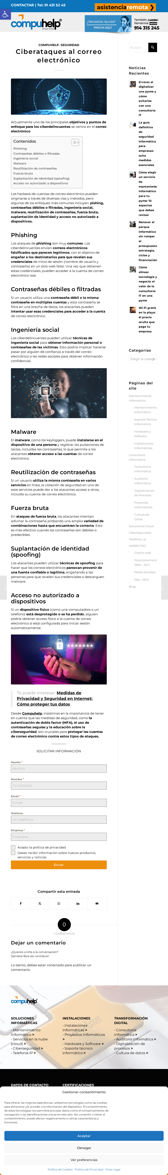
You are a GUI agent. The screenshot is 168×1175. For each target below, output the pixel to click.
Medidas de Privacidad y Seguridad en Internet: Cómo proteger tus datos (55, 698)
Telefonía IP (23, 1053)
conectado (55, 965)
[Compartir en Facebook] (20, 903)
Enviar (59, 865)
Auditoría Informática (142, 481)
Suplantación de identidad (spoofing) (41, 178)
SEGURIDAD (70, 45)
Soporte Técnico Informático (145, 422)
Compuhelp (32, 713)
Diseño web (142, 552)
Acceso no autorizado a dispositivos (40, 183)
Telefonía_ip (137, 539)
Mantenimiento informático (140, 398)
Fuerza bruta (23, 173)
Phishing (20, 148)
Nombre (17, 779)
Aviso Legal (112, 1169)
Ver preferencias (84, 1160)
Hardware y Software (142, 434)
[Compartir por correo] (97, 903)
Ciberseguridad (140, 532)
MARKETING (137, 545)
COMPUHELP (48, 45)
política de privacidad (49, 847)
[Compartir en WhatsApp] (58, 903)
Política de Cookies (60, 1169)
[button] (5, 14)
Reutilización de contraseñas (35, 168)
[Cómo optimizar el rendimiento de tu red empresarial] (3, 588)
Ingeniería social (25, 158)
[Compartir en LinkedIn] (77, 903)
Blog (132, 586)
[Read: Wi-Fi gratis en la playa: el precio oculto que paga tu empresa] (133, 310)
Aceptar (84, 1136)
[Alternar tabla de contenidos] (73, 142)
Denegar (84, 1148)
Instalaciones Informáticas (143, 446)
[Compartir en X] (39, 903)
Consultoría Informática (137, 457)
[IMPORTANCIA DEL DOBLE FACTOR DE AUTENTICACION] (164, 588)
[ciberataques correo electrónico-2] (59, 97)
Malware (19, 163)
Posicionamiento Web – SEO (145, 562)
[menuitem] (125, 7)
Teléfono (17, 813)
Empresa (18, 830)
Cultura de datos (130, 1053)
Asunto (16, 762)
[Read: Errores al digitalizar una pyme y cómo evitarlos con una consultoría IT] (133, 84)
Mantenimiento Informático (145, 410)
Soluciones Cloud (141, 526)
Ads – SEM (141, 579)
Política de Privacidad (89, 1169)
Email (16, 796)
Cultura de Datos (141, 517)
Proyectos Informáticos (143, 505)
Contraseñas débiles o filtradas (36, 153)
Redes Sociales (144, 572)
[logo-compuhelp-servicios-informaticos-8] (36, 22)
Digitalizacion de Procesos (144, 493)
